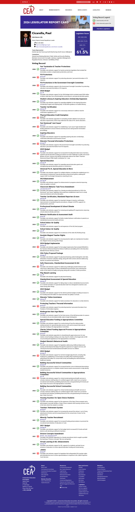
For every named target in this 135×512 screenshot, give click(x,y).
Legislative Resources (83, 493)
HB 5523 (42, 245)
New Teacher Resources (65, 469)
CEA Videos (81, 480)
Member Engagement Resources (67, 483)
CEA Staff (43, 476)
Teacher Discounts (45, 482)
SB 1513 (42, 135)
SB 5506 (42, 353)
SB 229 (42, 333)
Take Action (81, 495)
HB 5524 (42, 224)
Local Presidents (101, 467)
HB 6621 (42, 444)
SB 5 (41, 231)
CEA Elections (44, 472)
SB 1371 (42, 125)
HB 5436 (42, 198)
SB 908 (42, 452)
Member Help (64, 487)
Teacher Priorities (82, 486)
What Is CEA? (44, 467)
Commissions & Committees (47, 469)
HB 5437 (42, 208)
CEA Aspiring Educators (102, 476)
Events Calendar (82, 469)
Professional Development (66, 467)
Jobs (61, 485)
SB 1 (41, 93)
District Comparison (83, 490)
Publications (81, 471)
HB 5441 (42, 299)
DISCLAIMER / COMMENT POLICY (71, 506)
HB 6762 (42, 281)
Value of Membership (46, 480)
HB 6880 (42, 255)
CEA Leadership (44, 474)
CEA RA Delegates (101, 480)
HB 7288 (42, 180)
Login (93, 2)
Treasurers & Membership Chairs (104, 471)
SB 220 (42, 101)
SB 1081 (42, 409)
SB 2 (41, 275)
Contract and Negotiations (66, 480)
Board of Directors (101, 469)
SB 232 (42, 321)
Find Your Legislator (83, 488)
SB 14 (41, 237)
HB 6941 (42, 291)
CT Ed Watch (81, 476)
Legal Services (63, 471)
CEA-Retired (100, 474)
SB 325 (42, 76)
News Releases (82, 474)
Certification (62, 478)
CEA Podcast (81, 478)
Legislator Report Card (84, 491)
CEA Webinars (82, 482)
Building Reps (100, 472)
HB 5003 (42, 68)
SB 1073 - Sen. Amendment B (47, 435)
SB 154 (42, 216)
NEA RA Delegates (101, 478)
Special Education (64, 476)
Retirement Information (65, 474)
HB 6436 (42, 400)
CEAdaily (81, 467)
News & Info (81, 472)
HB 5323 (42, 109)
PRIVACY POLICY (61, 506)
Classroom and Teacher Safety (67, 482)
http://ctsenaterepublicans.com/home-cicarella (49, 47)
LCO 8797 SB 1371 (44, 189)
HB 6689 (42, 427)
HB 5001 (42, 163)
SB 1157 (42, 305)
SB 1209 (42, 143)
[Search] (89, 2)
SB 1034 (42, 419)
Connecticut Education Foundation (48, 471)
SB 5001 (42, 365)
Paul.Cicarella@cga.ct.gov (43, 45)
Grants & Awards (63, 472)
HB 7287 (42, 151)
